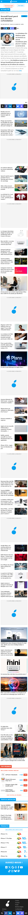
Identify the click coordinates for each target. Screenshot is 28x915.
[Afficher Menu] (1, 1)
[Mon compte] (26, 1)
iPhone (10, 829)
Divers (7, 12)
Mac (7, 829)
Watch (17, 829)
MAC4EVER (14, 1)
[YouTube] (21, 867)
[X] (9, 867)
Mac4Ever (3, 12)
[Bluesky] (15, 871)
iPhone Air (4, 851)
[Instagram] (12, 871)
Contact (17, 900)
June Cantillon (5, 24)
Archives (4, 909)
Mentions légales (19, 906)
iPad (14, 829)
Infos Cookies (18, 911)
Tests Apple (21, 5)
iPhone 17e (4, 834)
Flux (3, 911)
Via (20, 70)
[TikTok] (9, 871)
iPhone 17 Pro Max (6, 838)
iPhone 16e (4, 856)
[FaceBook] (18, 867)
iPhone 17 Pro (5, 843)
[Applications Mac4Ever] (6, 867)
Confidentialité (18, 909)
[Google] (12, 867)
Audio (21, 829)
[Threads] (16, 867)
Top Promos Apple (8, 5)
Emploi (16, 904)
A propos (17, 902)
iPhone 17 (4, 847)
